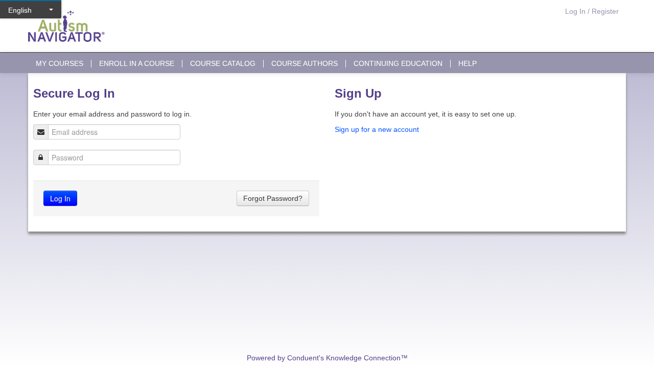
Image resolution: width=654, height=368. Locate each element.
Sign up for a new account (377, 129)
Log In (60, 198)
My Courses (59, 63)
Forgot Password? (272, 198)
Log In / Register (592, 11)
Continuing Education (398, 63)
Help (467, 63)
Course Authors (304, 63)
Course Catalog (222, 63)
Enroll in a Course (136, 63)
